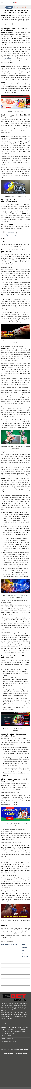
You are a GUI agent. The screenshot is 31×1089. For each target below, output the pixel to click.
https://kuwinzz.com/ (22, 1049)
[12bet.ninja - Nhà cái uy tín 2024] (15, 2)
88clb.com (25, 956)
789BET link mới (10, 59)
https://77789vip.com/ (9, 234)
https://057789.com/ (9, 236)
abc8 (23, 953)
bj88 (23, 950)
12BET (3, 1003)
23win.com (25, 947)
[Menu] (2, 2)
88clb (23, 944)
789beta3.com (11, 232)
